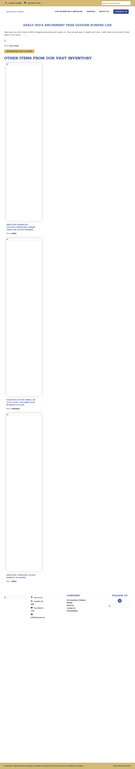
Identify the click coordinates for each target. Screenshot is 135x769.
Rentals (69, 603)
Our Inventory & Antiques (76, 600)
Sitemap (80, 766)
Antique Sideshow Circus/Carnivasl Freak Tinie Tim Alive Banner (20, 227)
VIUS (128, 766)
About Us (70, 605)
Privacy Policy (54, 766)
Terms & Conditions (68, 766)
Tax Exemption (72, 611)
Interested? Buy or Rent (19, 51)
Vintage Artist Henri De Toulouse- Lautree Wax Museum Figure (20, 402)
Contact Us (71, 608)
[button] (121, 11)
